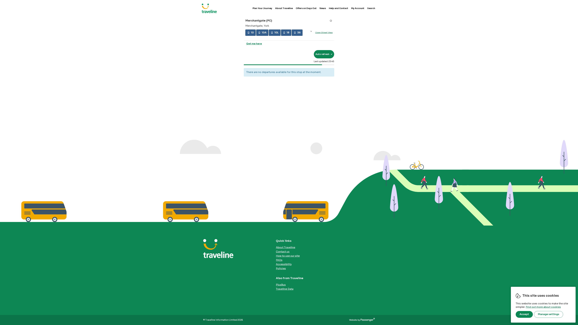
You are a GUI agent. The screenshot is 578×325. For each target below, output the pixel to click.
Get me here (254, 43)
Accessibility (284, 264)
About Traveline (284, 8)
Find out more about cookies (543, 307)
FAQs (279, 260)
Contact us (282, 251)
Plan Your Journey (262, 8)
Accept (524, 314)
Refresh (306, 54)
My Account (357, 8)
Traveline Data (284, 289)
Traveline (209, 8)
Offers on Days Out (306, 8)
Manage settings (548, 314)
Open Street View (324, 32)
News (323, 8)
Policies (281, 268)
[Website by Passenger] (362, 320)
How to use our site (288, 255)
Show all (311, 31)
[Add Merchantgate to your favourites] (331, 20)
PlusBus (281, 284)
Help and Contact (338, 8)
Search (371, 8)
